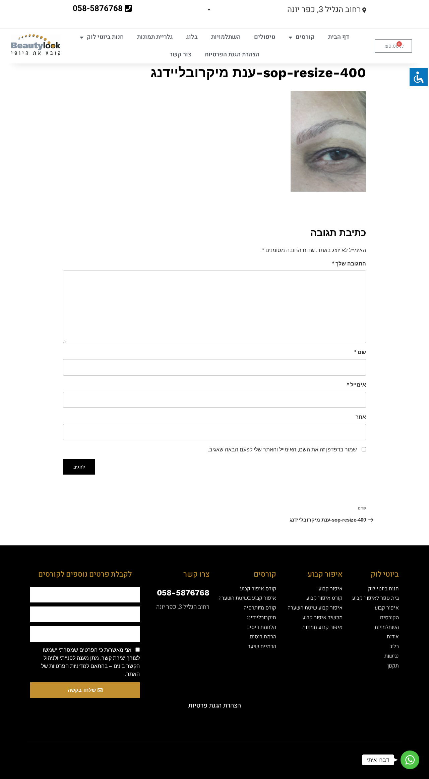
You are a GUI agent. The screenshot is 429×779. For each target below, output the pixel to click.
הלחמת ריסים (261, 627)
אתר (361, 417)
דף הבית (338, 37)
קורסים (305, 37)
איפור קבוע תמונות (322, 627)
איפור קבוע (387, 608)
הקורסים (389, 618)
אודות (393, 637)
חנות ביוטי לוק (105, 37)
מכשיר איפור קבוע (322, 618)
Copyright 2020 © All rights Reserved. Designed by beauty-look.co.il (145, 753)
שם (360, 352)
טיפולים (264, 37)
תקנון (393, 666)
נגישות (391, 656)
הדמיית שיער (262, 646)
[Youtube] (226, 754)
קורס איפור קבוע (324, 598)
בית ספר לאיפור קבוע (375, 598)
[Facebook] (249, 754)
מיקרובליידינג (261, 618)
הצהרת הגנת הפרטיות (232, 54)
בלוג (192, 37)
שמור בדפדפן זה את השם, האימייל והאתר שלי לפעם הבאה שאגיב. (282, 449)
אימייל (356, 385)
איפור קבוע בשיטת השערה (247, 598)
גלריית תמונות (155, 37)
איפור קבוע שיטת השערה (315, 608)
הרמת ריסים (263, 637)
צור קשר (180, 54)
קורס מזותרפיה (260, 608)
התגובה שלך (349, 263)
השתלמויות (226, 37)
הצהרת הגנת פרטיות (214, 705)
